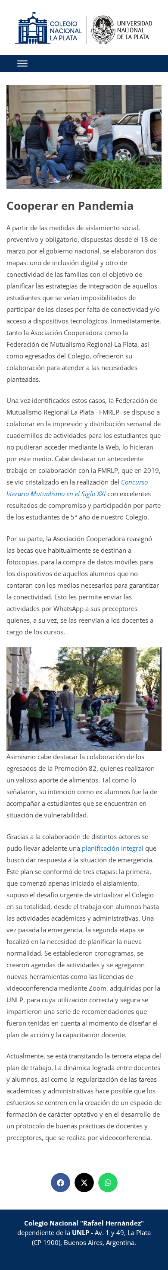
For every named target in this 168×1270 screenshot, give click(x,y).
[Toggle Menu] (22, 63)
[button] (60, 1182)
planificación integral (111, 848)
